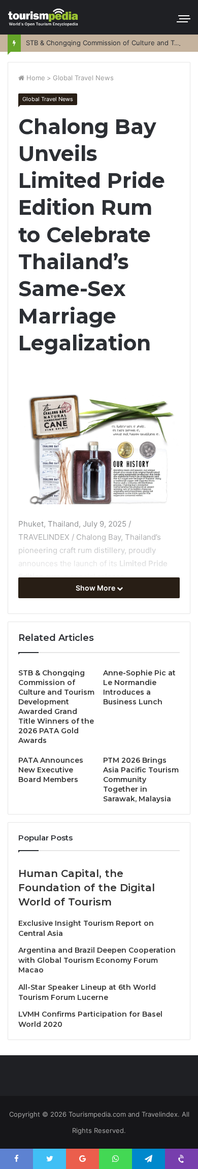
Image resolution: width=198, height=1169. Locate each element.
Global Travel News (83, 78)
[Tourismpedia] (43, 17)
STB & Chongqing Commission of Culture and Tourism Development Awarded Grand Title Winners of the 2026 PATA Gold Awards (56, 706)
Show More (96, 587)
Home (34, 78)
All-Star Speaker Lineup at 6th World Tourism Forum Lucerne (87, 992)
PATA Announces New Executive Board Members (50, 770)
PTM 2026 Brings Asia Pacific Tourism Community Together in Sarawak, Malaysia (141, 779)
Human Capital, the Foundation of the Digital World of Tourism (86, 887)
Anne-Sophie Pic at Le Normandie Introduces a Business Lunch (139, 687)
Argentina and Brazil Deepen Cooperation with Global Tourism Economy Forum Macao (97, 960)
